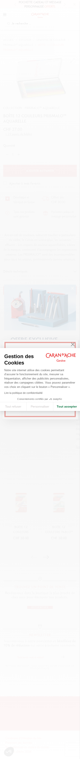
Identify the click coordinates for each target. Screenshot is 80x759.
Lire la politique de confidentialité (23, 392)
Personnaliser (40, 406)
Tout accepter (67, 406)
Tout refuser (13, 406)
